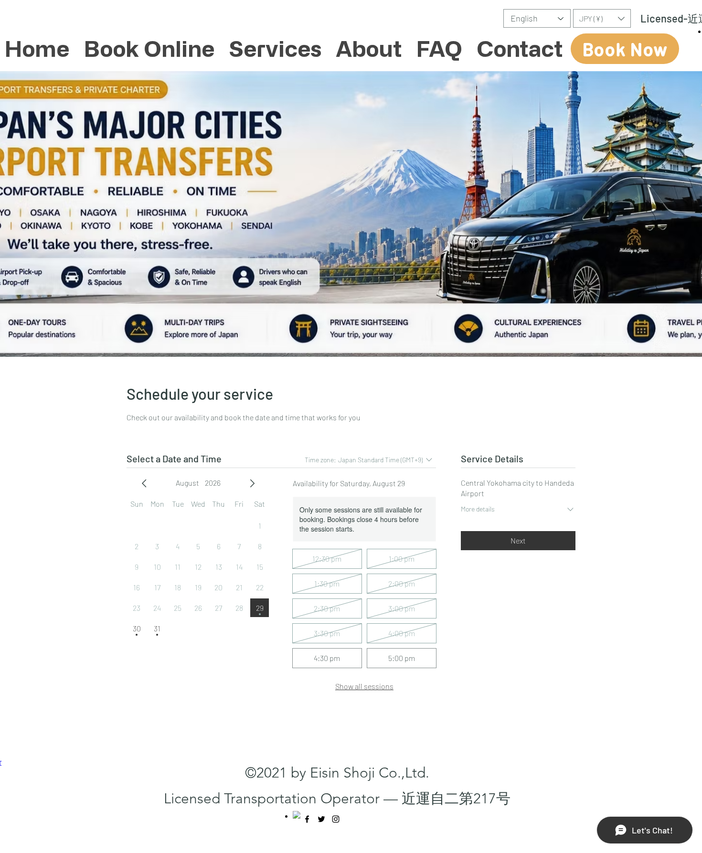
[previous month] (144, 483)
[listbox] (602, 18)
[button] (602, 18)
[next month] (252, 483)
